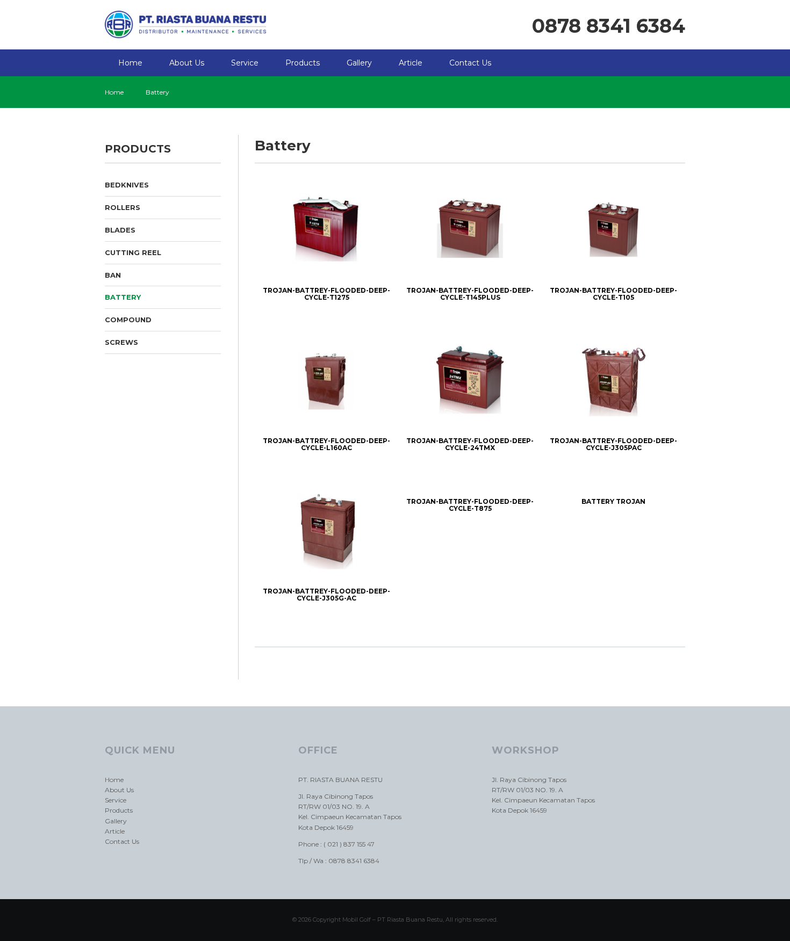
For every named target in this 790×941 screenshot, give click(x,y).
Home (130, 63)
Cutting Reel (133, 252)
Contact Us (470, 63)
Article (410, 63)
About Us (186, 63)
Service (244, 63)
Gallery (359, 63)
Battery (123, 297)
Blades (120, 230)
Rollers (122, 207)
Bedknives (127, 184)
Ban (113, 275)
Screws (121, 342)
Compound (128, 319)
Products (302, 63)
